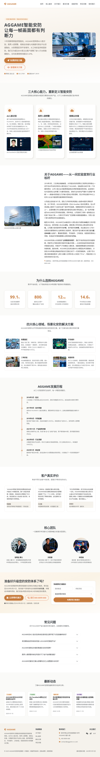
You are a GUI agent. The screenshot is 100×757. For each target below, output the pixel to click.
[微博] (91, 733)
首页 (41, 4)
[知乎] (94, 733)
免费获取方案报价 (73, 600)
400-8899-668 (65, 738)
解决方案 (66, 4)
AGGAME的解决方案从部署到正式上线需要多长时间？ (41, 661)
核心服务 (49, 4)
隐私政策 (43, 751)
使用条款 (50, 751)
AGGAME (11, 3)
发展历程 (74, 4)
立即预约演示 (15, 597)
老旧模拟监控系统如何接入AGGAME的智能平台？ (39, 641)
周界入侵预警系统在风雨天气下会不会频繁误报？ (39, 654)
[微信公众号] (87, 733)
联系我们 (92, 4)
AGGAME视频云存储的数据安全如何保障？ (37, 648)
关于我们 (57, 4)
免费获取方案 (16, 60)
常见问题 (83, 4)
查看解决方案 (16, 67)
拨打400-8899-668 (38, 597)
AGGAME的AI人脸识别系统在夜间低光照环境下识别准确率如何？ (44, 634)
